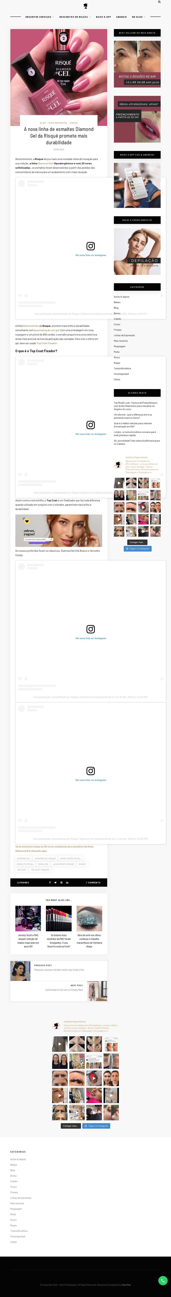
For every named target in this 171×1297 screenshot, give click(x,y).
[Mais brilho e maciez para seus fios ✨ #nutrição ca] (131, 495)
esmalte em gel (25, 864)
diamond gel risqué (45, 858)
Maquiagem (119, 346)
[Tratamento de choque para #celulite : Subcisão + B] (143, 531)
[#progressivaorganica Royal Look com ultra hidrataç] (119, 483)
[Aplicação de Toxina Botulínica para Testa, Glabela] (119, 531)
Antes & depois (121, 296)
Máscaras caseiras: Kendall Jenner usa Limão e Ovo (59, 969)
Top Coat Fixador (47, 343)
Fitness (117, 329)
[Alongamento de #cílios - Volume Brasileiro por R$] (131, 507)
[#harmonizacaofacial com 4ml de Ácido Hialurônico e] (119, 495)
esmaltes (43, 864)
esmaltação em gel (70, 858)
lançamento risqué (63, 864)
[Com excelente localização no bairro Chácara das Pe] (131, 531)
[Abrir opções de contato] (163, 1280)
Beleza (117, 302)
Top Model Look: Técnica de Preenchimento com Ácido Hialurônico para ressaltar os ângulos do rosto (135, 405)
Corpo (117, 324)
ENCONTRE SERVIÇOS (38, 16)
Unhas (74, 123)
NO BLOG (137, 16)
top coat (21, 870)
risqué (82, 864)
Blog (43, 123)
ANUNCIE (121, 16)
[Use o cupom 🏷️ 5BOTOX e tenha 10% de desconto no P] (155, 483)
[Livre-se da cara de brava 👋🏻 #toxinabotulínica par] (119, 507)
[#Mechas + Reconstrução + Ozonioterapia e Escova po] (131, 519)
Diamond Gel (45, 163)
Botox (117, 313)
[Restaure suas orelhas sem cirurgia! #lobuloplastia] (143, 483)
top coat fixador (40, 870)
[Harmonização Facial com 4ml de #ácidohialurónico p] (119, 519)
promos (24, 882)
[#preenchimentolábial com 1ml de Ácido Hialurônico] (143, 519)
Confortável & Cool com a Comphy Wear (64, 989)
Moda (116, 351)
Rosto (117, 357)
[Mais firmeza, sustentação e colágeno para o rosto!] (155, 507)
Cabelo (117, 318)
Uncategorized (121, 373)
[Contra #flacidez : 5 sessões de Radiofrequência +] (155, 495)
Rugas (117, 362)
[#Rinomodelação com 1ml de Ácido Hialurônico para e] (155, 531)
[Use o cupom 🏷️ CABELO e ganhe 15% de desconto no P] (143, 495)
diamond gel (23, 858)
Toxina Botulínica (122, 368)
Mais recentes (58, 123)
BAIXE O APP (103, 16)
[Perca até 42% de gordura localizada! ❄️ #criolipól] (143, 507)
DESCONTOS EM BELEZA (73, 16)
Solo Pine (126, 1284)
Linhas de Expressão (124, 335)
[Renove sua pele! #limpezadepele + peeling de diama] (131, 483)
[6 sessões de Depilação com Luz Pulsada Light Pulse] (155, 519)
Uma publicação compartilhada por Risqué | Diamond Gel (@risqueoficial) (74, 313)
